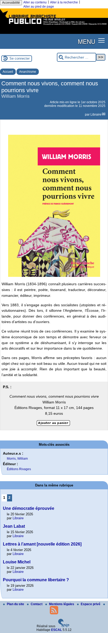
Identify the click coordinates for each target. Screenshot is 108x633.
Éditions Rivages (19, 469)
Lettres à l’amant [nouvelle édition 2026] (42, 544)
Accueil (8, 72)
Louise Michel (16, 562)
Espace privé (91, 604)
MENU (86, 41)
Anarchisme (27, 72)
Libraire (95, 114)
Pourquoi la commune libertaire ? (36, 580)
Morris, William (17, 458)
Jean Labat (14, 526)
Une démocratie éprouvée (28, 508)
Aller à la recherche (64, 2)
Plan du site (16, 604)
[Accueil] (54, 25)
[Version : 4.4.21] (63, 626)
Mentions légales (62, 604)
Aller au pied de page (38, 6)
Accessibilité (11, 2)
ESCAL (56, 630)
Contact (37, 604)
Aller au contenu (35, 2)
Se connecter (19, 58)
